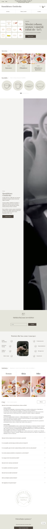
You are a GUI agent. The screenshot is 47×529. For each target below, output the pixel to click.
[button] (40, 6)
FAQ (6, 1)
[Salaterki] (40, 85)
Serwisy (7, 11)
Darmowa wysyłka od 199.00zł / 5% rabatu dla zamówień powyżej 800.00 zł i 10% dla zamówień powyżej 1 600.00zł (23, 1)
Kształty (39, 11)
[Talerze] (29, 85)
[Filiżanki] (7, 85)
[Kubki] (18, 85)
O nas (3, 1)
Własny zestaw (23, 11)
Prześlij (32, 324)
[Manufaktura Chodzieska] (11, 6)
